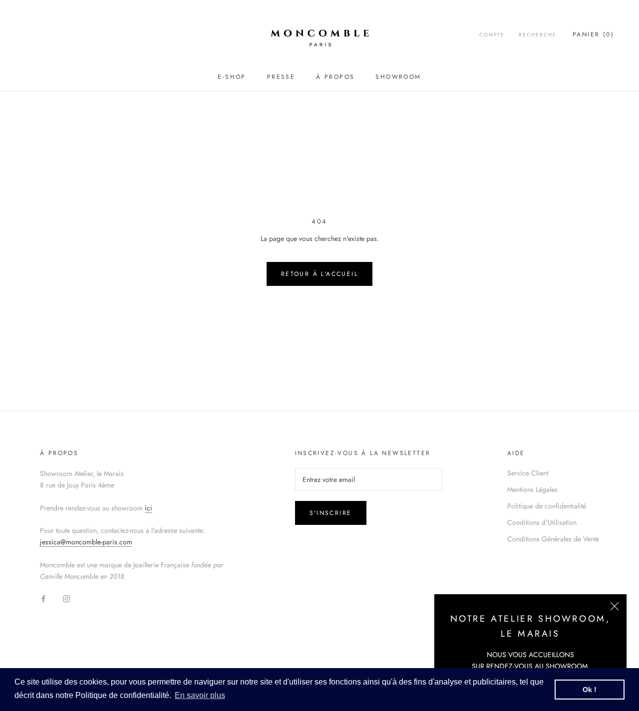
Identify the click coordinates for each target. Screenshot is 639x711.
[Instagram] (66, 598)
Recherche (538, 34)
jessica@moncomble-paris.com (86, 542)
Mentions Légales (532, 489)
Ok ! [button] (590, 690)
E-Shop (232, 76)
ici (148, 508)
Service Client (527, 473)
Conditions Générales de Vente (553, 539)
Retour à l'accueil (319, 273)
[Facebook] (43, 598)
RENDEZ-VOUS (509, 666)
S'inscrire (331, 512)
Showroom (398, 76)
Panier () (593, 34)
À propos (335, 76)
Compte (492, 34)
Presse (281, 76)
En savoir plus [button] (200, 695)
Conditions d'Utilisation (542, 522)
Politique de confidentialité (546, 506)
